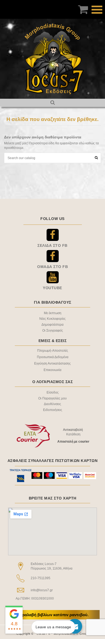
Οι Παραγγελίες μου (52, 398)
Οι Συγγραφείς (52, 330)
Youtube (52, 288)
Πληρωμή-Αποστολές (52, 350)
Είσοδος (53, 392)
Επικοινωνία (52, 370)
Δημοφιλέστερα (52, 324)
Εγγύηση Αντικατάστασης (52, 363)
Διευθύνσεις (52, 404)
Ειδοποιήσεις (52, 410)
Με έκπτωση (52, 313)
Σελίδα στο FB (52, 245)
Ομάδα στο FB (52, 267)
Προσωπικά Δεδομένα (52, 357)
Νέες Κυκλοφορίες (52, 319)
